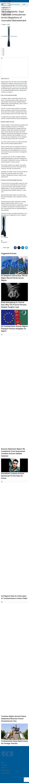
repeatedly (20, 203)
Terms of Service (5, 773)
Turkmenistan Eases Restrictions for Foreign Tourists (14, 742)
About (2, 762)
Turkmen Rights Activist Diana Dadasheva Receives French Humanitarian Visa (13, 718)
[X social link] (18, 247)
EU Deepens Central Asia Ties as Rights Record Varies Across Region (14, 277)
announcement (18, 87)
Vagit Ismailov (13, 36)
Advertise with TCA (5, 770)
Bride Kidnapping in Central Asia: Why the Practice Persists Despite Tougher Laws (13, 304)
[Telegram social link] (26, 247)
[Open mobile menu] (2, 4)
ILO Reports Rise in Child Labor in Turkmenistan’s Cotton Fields (14, 597)
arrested (25, 213)
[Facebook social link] (15, 247)
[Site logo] (14, 4)
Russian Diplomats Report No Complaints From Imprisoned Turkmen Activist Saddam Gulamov (13, 452)
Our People (4, 765)
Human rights (6, 247)
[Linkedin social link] (22, 247)
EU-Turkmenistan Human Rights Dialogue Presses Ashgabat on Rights (14, 328)
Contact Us (4, 767)
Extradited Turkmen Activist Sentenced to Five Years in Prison (12, 475)
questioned (23, 135)
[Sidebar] (2, 237)
